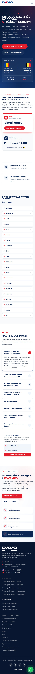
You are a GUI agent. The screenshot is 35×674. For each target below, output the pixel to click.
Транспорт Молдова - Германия (12, 585)
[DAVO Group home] (7, 2)
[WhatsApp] (11, 665)
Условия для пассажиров (10, 647)
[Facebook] (15, 665)
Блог (3, 634)
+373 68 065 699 (17, 669)
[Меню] (32, 3)
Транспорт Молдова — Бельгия (18, 13)
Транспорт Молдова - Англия (11, 581)
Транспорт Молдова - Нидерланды (13, 591)
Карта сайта (6, 644)
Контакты (5, 637)
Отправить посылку (14, 52)
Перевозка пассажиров (9, 603)
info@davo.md (8, 562)
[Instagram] (19, 665)
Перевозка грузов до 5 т (10, 609)
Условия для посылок (9, 650)
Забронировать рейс (13, 128)
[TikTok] (24, 665)
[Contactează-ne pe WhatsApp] (30, 669)
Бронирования (6, 628)
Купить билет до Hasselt (13, 46)
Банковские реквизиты (9, 640)
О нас (4, 631)
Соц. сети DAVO (7, 625)
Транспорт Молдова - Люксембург (13, 594)
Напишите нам (16, 454)
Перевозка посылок (8, 606)
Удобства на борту (8, 622)
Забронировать (10, 496)
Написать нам (10, 501)
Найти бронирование (9, 618)
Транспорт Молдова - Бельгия (12, 588)
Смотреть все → (7, 202)
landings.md (28, 660)
